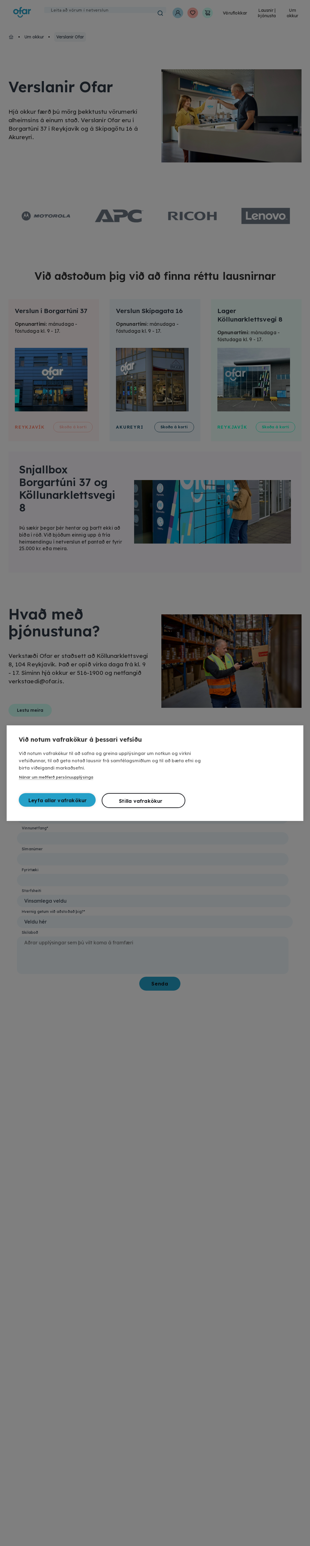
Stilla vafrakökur (140, 801)
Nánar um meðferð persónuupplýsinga (56, 777)
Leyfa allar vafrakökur (57, 800)
